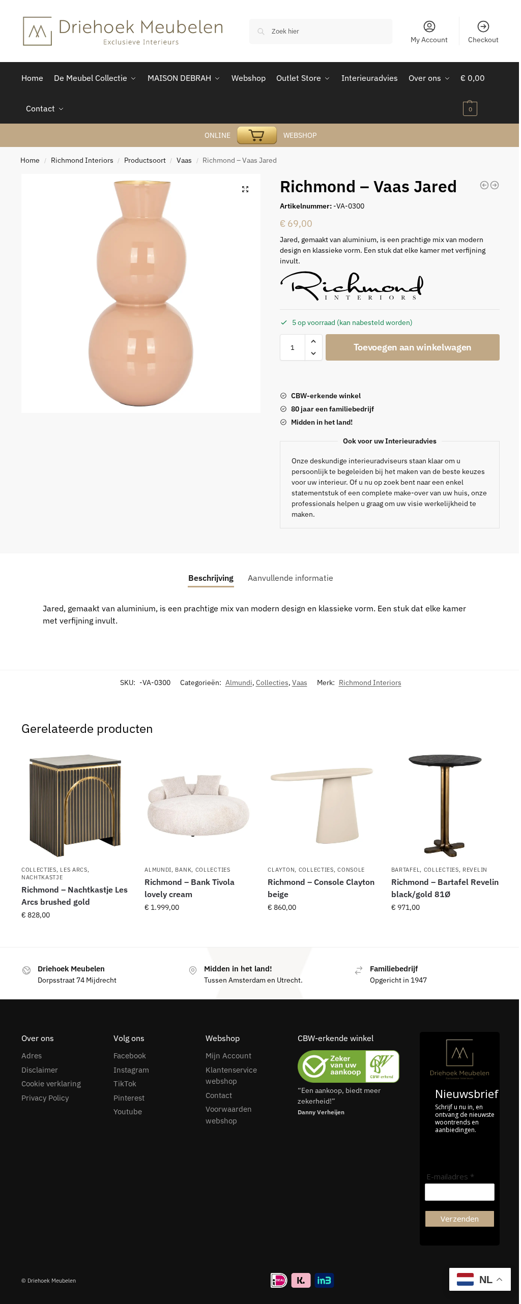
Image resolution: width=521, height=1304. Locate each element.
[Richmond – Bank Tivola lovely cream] (198, 806)
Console (351, 869)
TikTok (124, 1083)
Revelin (474, 869)
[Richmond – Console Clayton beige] (321, 806)
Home (30, 160)
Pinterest (128, 1098)
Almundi (238, 682)
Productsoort (145, 160)
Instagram (131, 1070)
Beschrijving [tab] (211, 578)
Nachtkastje (42, 877)
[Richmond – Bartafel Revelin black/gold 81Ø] (445, 806)
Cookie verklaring (51, 1083)
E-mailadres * (450, 1176)
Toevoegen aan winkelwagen (413, 347)
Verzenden (460, 1218)
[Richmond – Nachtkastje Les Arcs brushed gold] (75, 806)
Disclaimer (39, 1070)
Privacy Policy (45, 1098)
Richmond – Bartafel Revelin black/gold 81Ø (445, 888)
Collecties (272, 682)
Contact (219, 1095)
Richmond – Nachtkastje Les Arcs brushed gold (74, 895)
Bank (183, 869)
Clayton (281, 869)
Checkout (483, 39)
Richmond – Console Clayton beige (321, 888)
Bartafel (405, 869)
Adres (31, 1055)
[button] (245, 189)
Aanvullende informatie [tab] (290, 578)
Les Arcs (74, 869)
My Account (429, 39)
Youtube (127, 1111)
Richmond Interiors (82, 160)
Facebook (129, 1055)
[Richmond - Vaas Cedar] (484, 185)
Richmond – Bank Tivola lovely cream (189, 888)
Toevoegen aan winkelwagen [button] (75, 936)
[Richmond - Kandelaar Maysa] (494, 185)
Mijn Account (228, 1055)
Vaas (184, 160)
